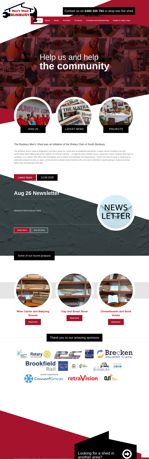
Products (78, 20)
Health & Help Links (121, 20)
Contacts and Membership (97, 20)
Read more (33, 322)
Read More (22, 230)
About (47, 20)
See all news (39, 230)
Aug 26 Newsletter (36, 193)
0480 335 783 (94, 11)
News (56, 20)
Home (38, 20)
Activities (66, 20)
